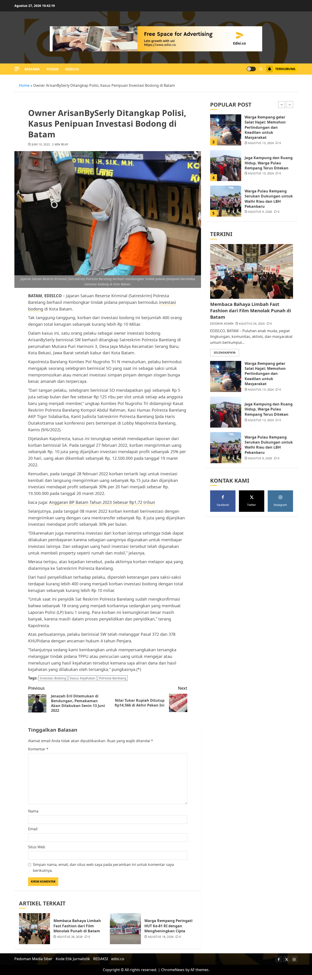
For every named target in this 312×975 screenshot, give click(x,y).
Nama (33, 811)
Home (24, 85)
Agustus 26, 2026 (70, 937)
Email (32, 828)
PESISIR (52, 69)
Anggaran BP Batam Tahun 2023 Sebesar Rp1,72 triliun (102, 502)
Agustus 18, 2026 (161, 937)
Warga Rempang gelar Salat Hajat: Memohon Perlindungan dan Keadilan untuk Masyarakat (265, 127)
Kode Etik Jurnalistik (73, 958)
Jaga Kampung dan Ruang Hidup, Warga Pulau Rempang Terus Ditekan (269, 163)
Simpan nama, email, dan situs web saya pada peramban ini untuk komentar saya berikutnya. (103, 867)
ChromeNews (173, 969)
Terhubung (285, 69)
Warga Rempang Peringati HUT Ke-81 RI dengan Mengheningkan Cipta (168, 925)
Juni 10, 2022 (41, 144)
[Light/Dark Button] (251, 69)
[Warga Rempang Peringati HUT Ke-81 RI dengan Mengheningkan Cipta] (125, 928)
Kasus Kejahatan (82, 678)
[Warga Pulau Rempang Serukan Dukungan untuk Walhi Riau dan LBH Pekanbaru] (225, 201)
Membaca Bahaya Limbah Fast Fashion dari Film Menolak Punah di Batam (77, 925)
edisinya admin (222, 324)
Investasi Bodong (53, 678)
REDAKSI (100, 958)
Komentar (38, 749)
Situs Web (36, 846)
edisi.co (72, 69)
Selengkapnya (224, 353)
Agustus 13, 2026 (261, 143)
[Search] (261, 69)
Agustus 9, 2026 (260, 212)
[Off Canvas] (17, 69)
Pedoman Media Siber (33, 958)
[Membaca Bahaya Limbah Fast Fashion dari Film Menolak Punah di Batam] (34, 928)
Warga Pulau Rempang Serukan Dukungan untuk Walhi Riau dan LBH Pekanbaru (269, 199)
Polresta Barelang (112, 678)
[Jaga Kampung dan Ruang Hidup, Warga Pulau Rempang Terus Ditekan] (225, 165)
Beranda (32, 69)
